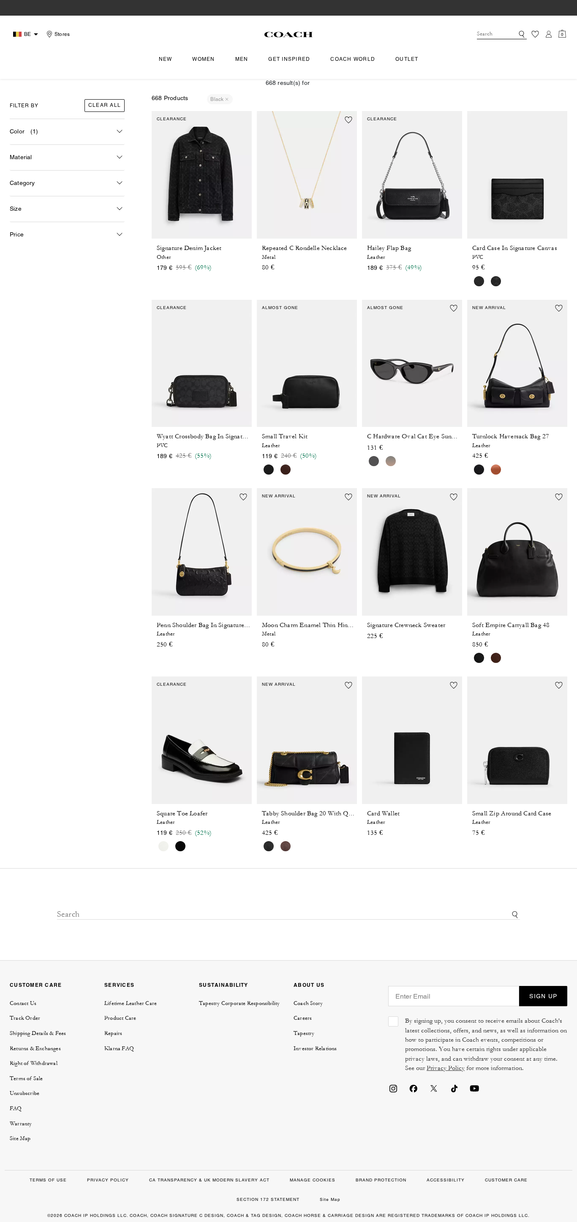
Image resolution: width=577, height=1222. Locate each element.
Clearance (172, 119)
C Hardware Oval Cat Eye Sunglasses (419, 436)
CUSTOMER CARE (36, 985)
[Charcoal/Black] (479, 281)
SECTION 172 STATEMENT (268, 1199)
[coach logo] (288, 34)
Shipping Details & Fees (38, 1033)
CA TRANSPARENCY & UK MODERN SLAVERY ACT (209, 1180)
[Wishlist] (535, 34)
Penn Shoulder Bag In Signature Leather (212, 625)
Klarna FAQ (119, 1048)
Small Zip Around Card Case (511, 813)
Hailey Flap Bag (389, 248)
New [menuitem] (165, 59)
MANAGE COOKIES (312, 1180)
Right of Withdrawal (33, 1063)
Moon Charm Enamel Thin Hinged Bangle (320, 625)
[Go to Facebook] (413, 1087)
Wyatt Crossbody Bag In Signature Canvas (215, 436)
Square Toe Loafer (182, 813)
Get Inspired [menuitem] (289, 59)
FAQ (16, 1108)
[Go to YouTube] (474, 1087)
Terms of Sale (26, 1078)
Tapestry (304, 1033)
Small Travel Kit (285, 436)
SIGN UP (543, 996)
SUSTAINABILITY (223, 985)
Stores (62, 34)
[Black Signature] (496, 281)
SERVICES (119, 985)
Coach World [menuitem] (352, 59)
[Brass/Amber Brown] (496, 469)
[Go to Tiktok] (454, 1087)
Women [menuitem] (203, 59)
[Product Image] (202, 175)
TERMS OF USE (48, 1180)
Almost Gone (280, 307)
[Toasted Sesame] (391, 461)
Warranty (21, 1123)
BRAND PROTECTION (381, 1180)
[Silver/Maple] (285, 469)
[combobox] (502, 34)
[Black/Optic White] (163, 846)
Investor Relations (315, 1048)
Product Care (120, 1018)
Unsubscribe (24, 1093)
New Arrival (489, 307)
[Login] (549, 34)
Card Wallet (383, 813)
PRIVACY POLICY (108, 1180)
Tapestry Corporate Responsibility (239, 1003)
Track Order (25, 1018)
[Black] (374, 461)
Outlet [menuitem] (407, 59)
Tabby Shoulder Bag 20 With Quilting (314, 813)
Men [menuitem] (241, 59)
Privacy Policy (446, 1068)
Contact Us (23, 1003)
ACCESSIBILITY (446, 1180)
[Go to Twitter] (434, 1087)
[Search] (522, 34)
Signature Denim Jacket (189, 248)
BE (27, 34)
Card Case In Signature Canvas (514, 248)
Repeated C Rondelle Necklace (304, 248)
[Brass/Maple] (496, 658)
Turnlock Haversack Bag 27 (510, 436)
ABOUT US (309, 985)
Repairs (113, 1033)
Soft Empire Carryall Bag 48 (511, 625)
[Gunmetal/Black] (269, 469)
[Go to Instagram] (393, 1087)
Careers (303, 1018)
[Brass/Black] (479, 469)
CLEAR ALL (104, 105)
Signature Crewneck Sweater (406, 625)
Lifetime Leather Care (130, 1003)
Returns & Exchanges (35, 1048)
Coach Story (308, 1003)
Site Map (20, 1138)
